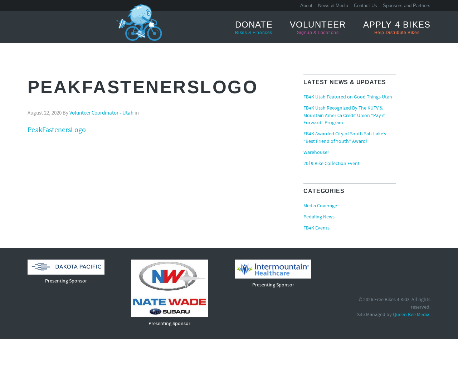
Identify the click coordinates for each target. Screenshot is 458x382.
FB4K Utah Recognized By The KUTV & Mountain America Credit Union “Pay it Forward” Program (344, 116)
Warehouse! (316, 152)
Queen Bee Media (411, 315)
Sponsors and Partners (406, 5)
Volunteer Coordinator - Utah (101, 113)
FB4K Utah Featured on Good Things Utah (347, 97)
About (306, 5)
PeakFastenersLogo (57, 130)
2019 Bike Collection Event (331, 163)
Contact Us (365, 5)
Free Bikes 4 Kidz (54, 26)
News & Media (333, 5)
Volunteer (318, 27)
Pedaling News (319, 217)
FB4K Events (316, 228)
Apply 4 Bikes (397, 27)
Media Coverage (320, 206)
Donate (254, 27)
